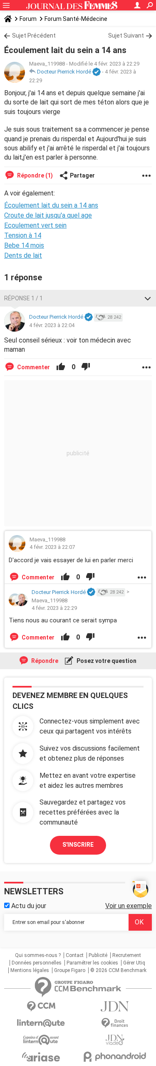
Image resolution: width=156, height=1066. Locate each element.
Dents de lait (23, 255)
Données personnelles (37, 963)
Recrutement (126, 955)
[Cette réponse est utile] (60, 367)
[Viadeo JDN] (115, 1040)
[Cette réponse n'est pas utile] (85, 367)
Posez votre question (105, 660)
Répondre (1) (34, 175)
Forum (28, 18)
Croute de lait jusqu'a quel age (48, 215)
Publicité (98, 955)
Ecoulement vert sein (35, 225)
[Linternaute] (41, 1023)
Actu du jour (28, 906)
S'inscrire (78, 844)
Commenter (33, 367)
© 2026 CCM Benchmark (118, 970)
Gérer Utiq (134, 963)
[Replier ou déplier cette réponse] (147, 298)
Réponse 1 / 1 (23, 298)
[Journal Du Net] (115, 1006)
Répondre (44, 660)
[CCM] (41, 1006)
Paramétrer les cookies (92, 963)
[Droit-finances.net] (115, 1023)
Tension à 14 (22, 235)
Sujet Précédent (34, 35)
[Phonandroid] (115, 1056)
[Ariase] (41, 1056)
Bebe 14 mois (24, 245)
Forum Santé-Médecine (76, 18)
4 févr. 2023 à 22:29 (54, 608)
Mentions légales (29, 970)
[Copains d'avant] (41, 1040)
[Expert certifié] (96, 72)
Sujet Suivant (126, 35)
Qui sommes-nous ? (38, 955)
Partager (82, 175)
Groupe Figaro (69, 970)
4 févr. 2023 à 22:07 (52, 547)
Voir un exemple (128, 906)
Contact (75, 955)
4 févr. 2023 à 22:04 (51, 325)
